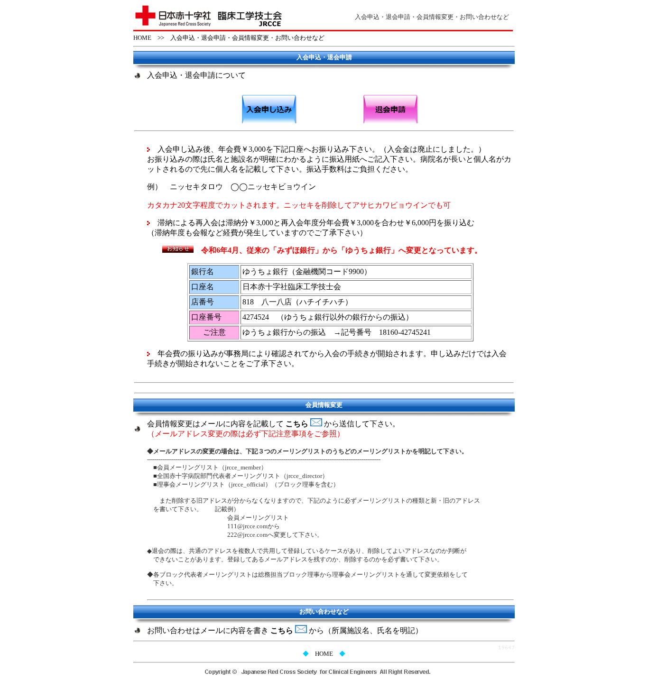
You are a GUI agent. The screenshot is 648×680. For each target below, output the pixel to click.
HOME (142, 37)
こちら (298, 424)
